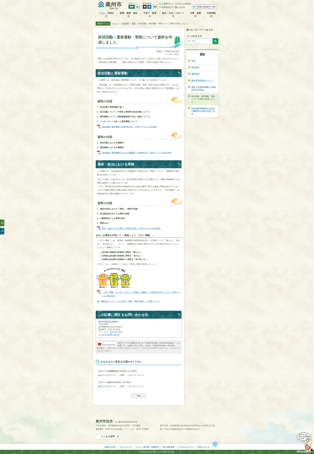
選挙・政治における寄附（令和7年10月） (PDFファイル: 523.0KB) (131, 228)
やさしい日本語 (184, 3)
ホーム (115, 23)
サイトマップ (126, 447)
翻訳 (214, 7)
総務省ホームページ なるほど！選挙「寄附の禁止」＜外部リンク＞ (130, 301)
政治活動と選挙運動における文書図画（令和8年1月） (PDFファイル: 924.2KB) (136, 153)
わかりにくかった (137, 375)
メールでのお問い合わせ (109, 335)
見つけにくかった (137, 386)
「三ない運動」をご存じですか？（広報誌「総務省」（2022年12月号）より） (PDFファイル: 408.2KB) (141, 294)
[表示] (215, 41)
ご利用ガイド (168, 3)
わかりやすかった (108, 375)
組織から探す (110, 447)
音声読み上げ (168, 7)
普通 (122, 375)
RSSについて (203, 447)
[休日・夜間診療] (2, 231)
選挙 (134, 23)
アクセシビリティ (186, 447)
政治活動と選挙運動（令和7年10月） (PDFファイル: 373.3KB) (129, 127)
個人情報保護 (168, 447)
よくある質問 (108, 436)
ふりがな (181, 7)
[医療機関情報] (2, 222)
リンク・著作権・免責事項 (147, 447)
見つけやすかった (108, 386)
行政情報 (125, 23)
